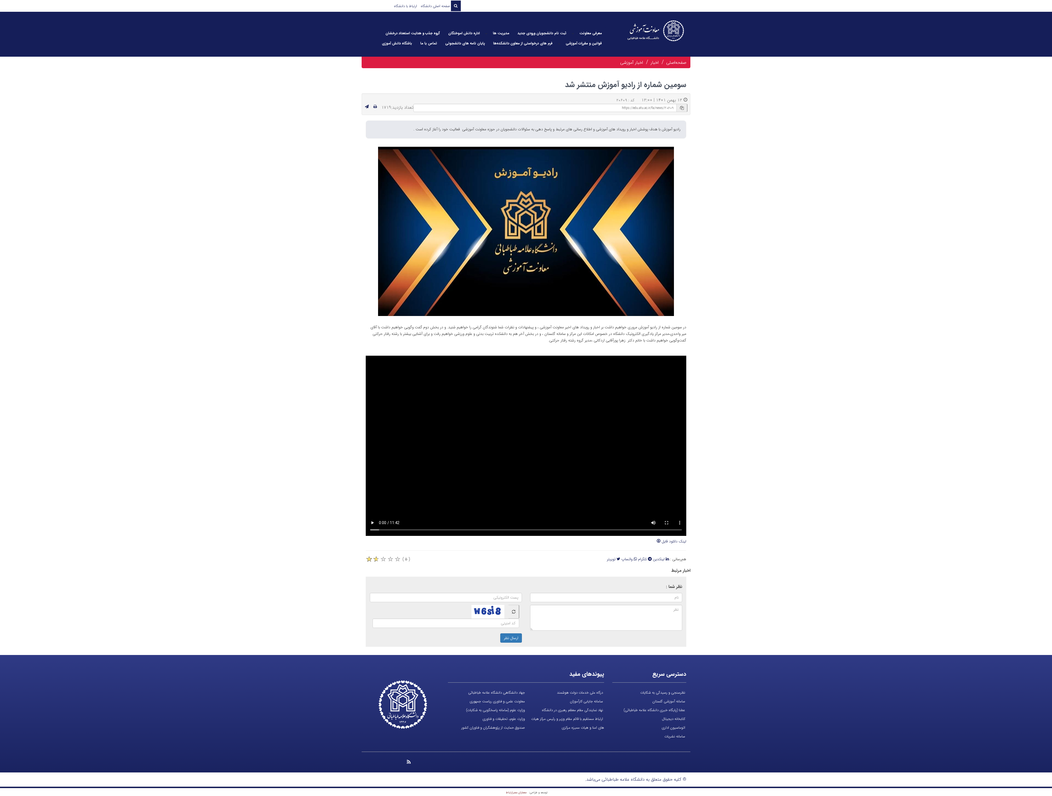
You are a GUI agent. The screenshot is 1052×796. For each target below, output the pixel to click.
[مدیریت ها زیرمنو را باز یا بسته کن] (486, 33)
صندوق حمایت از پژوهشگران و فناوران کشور (493, 728)
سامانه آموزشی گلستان (668, 701)
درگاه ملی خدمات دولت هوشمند (580, 693)
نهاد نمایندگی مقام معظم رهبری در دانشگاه (572, 710)
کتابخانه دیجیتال (673, 719)
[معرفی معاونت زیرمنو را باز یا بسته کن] (572, 33)
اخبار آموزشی (631, 62)
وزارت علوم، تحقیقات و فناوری (503, 719)
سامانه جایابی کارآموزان (586, 701)
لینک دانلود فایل (673, 541)
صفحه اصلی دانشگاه (435, 6)
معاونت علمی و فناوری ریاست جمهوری (497, 701)
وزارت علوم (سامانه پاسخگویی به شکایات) (495, 710)
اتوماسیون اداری (673, 728)
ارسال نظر (511, 638)
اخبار (655, 62)
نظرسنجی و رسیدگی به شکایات (662, 693)
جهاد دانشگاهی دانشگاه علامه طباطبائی (496, 693)
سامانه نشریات (674, 736)
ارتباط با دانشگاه (405, 6)
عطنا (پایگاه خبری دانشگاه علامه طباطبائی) (654, 710)
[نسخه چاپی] (375, 107)
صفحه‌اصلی (676, 62)
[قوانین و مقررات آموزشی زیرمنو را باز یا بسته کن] (559, 43)
